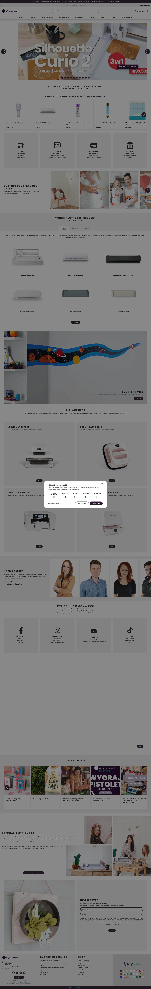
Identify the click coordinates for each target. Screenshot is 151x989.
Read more (76, 489)
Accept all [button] (96, 503)
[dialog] (75, 494)
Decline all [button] (82, 503)
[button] (53, 503)
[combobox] (102, 483)
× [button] (104, 483)
